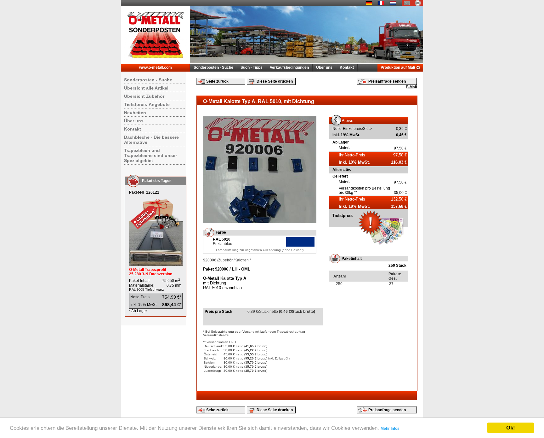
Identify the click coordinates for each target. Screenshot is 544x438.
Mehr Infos (390, 428)
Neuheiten (135, 112)
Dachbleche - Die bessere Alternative (151, 140)
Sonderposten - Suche (213, 67)
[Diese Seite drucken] (417, 5)
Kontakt (347, 67)
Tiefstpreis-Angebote (147, 104)
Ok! (510, 428)
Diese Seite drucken (275, 81)
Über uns (324, 67)
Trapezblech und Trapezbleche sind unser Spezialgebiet (150, 155)
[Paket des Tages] (156, 264)
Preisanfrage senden (387, 81)
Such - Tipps (252, 67)
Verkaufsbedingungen (289, 67)
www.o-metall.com (155, 67)
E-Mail (411, 87)
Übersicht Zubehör (144, 96)
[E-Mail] (407, 5)
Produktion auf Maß (398, 67)
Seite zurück (217, 81)
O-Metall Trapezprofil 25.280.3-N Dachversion (150, 271)
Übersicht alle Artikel (146, 88)
